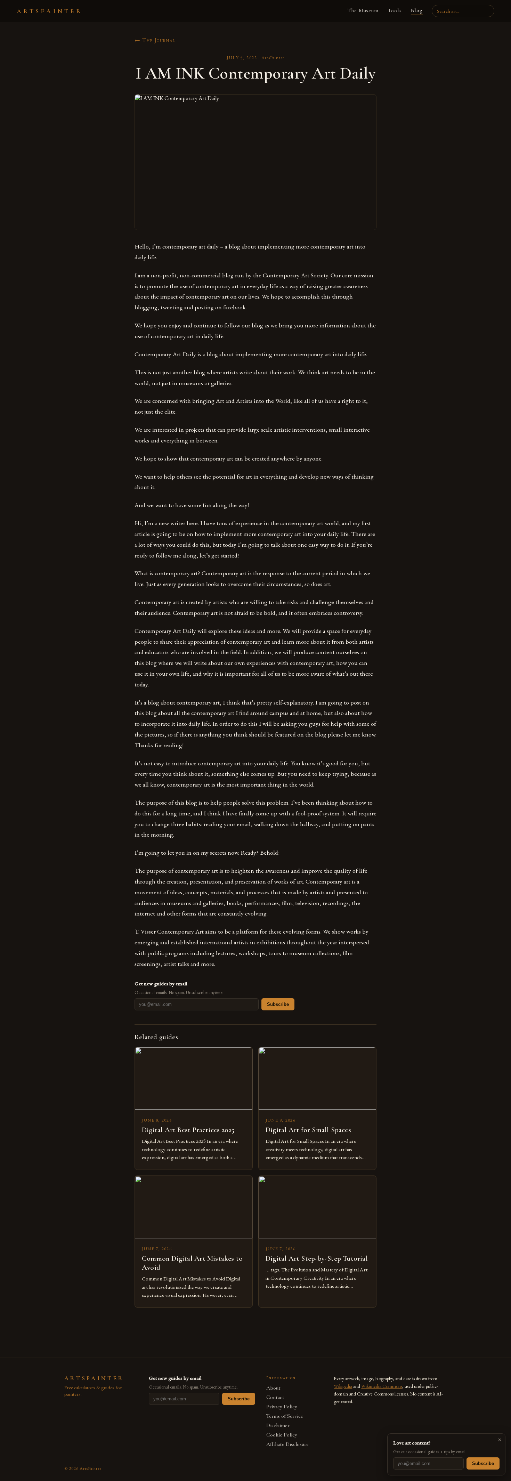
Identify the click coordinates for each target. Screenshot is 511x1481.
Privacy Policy (281, 1406)
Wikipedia (343, 1386)
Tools (395, 10)
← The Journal (155, 40)
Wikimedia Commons (381, 1386)
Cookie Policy (281, 1435)
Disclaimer (278, 1425)
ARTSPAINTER (50, 11)
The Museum (363, 10)
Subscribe (278, 1004)
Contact (275, 1397)
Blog (417, 10)
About (273, 1388)
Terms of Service (284, 1416)
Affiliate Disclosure (287, 1444)
